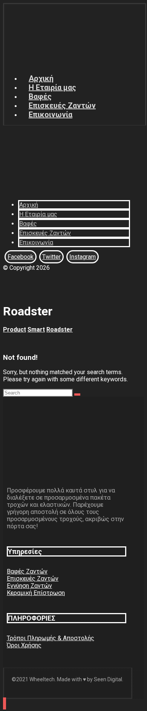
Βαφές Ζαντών (27, 571)
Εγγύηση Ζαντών (29, 585)
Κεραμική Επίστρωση (36, 592)
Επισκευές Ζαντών (32, 578)
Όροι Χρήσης (24, 645)
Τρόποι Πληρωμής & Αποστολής (50, 638)
